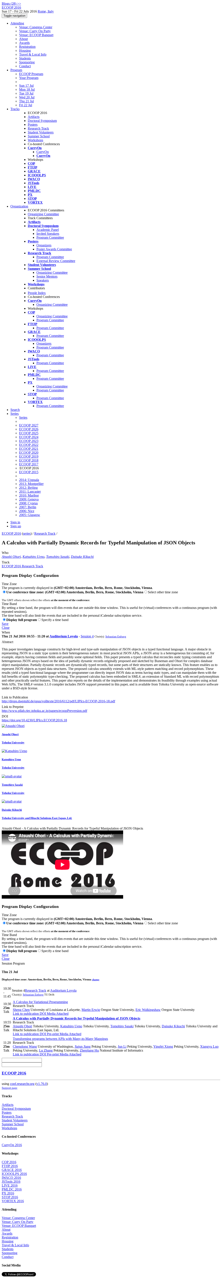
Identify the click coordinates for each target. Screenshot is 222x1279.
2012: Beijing (28, 487)
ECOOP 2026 (28, 429)
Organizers (43, 245)
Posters (33, 124)
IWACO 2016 (11, 1177)
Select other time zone (163, 592)
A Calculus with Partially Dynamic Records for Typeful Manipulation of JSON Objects (76, 1018)
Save (5, 624)
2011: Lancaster (30, 491)
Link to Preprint (12, 707)
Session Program (13, 963)
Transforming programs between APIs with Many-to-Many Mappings (60, 1039)
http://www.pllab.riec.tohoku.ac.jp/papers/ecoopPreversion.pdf (44, 711)
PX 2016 (8, 1193)
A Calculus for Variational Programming (40, 1002)
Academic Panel (47, 230)
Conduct (25, 66)
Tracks (15, 109)
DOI (5, 716)
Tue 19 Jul (26, 93)
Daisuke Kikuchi (82, 556)
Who (5, 553)
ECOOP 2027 (28, 425)
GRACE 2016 (12, 1170)
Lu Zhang (46, 1050)
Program (16, 70)
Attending (17, 23)
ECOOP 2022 (28, 445)
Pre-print (52, 1034)
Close (6, 627)
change (95, 979)
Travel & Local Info (32, 54)
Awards (24, 43)
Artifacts (33, 117)
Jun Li (122, 1046)
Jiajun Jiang (83, 1046)
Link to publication (26, 1013)
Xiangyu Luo (209, 1046)
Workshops (35, 140)
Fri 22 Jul (25, 105)
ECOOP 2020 (28, 452)
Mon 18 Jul (27, 89)
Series (23, 417)
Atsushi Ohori (11, 556)
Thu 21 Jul (26, 101)
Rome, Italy (46, 11)
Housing (25, 50)
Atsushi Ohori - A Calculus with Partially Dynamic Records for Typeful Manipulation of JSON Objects (72, 828)
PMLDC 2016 (12, 1189)
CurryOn (42, 152)
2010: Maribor (29, 495)
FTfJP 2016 (10, 1166)
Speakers (42, 280)
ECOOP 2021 (28, 448)
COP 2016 (9, 1162)
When (6, 632)
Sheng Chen (21, 1010)
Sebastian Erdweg (115, 636)
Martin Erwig (91, 1010)
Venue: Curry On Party (35, 31)
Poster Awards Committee (54, 249)
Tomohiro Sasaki (57, 556)
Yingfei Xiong (163, 1046)
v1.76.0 (41, 1084)
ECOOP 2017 (28, 464)
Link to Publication (15, 697)
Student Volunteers (41, 132)
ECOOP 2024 (28, 437)
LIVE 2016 (10, 1185)
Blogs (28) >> (11, 3)
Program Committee (50, 237)
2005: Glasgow (29, 515)
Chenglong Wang (25, 1046)
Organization (19, 206)
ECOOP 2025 (28, 433)
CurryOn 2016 (12, 1145)
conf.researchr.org (22, 1084)
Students (25, 58)
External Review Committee (55, 261)
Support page (9, 1087)
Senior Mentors (46, 276)
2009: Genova (29, 499)
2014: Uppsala (29, 480)
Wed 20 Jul (26, 97)
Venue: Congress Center (35, 27)
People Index (37, 293)
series (27, 533)
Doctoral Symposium (42, 120)
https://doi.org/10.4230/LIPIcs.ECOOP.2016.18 (34, 720)
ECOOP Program (31, 74)
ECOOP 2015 (28, 472)
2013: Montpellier (31, 484)
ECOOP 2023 (28, 441)
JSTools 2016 (11, 1181)
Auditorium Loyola (63, 636)
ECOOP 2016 (11, 533)
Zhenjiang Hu (89, 1050)
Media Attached (57, 1013)
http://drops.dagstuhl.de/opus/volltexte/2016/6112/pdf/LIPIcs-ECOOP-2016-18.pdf (58, 701)
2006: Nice (26, 511)
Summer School (39, 136)
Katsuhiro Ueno (33, 556)
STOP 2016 (10, 1197)
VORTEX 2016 (13, 1201)
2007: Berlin (27, 507)
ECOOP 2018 (28, 460)
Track (6, 562)
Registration (27, 46)
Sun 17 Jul (26, 85)
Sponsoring (27, 62)
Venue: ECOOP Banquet (36, 35)
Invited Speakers (47, 233)
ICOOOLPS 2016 (14, 1174)
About (23, 39)
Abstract (7, 642)
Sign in (15, 522)
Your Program (28, 78)
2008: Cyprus (28, 503)
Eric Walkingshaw (148, 1010)
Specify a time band (55, 620)
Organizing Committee (43, 214)
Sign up (15, 526)
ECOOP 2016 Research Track (22, 566)
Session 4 (87, 636)
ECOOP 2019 (28, 456)
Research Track (38, 128)
